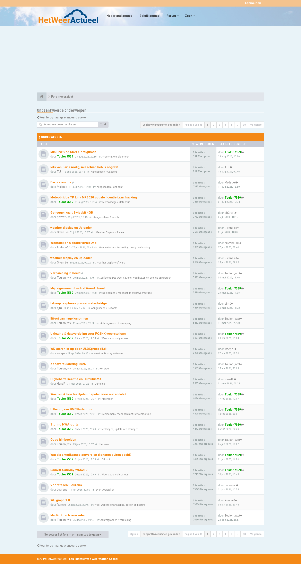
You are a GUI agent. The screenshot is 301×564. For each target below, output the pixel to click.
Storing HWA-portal (64, 424)
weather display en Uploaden (71, 228)
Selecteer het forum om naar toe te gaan (72, 534)
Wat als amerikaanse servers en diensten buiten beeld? (90, 455)
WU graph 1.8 (60, 500)
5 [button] (231, 124)
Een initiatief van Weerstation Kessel (93, 559)
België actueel (149, 16)
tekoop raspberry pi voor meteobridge (78, 303)
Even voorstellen (105, 489)
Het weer (105, 368)
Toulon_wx (64, 277)
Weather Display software (110, 232)
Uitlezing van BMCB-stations (71, 409)
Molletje (62, 186)
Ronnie (61, 504)
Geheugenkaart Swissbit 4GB (71, 212)
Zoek (189, 16)
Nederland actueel (119, 16)
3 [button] (219, 124)
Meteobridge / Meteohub (116, 202)
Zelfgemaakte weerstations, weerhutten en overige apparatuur (135, 277)
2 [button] (213, 124)
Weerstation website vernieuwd (73, 243)
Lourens (62, 489)
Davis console (60, 182)
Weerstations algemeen (115, 156)
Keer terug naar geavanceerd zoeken (63, 117)
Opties (134, 534)
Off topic (106, 459)
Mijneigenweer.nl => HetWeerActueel (77, 288)
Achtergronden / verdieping (115, 323)
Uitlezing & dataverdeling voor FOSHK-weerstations (88, 333)
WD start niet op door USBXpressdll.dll (78, 349)
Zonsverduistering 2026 (68, 364)
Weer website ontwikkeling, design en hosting (124, 247)
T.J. (59, 171)
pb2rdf (61, 217)
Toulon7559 (65, 156)
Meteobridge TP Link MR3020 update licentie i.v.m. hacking (93, 197)
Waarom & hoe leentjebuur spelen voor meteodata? (88, 394)
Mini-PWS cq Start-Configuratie (73, 152)
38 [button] (244, 124)
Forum (171, 16)
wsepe (61, 353)
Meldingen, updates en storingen (120, 429)
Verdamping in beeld (65, 273)
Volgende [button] (256, 124)
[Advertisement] (150, 59)
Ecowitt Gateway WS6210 (68, 470)
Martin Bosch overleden (68, 515)
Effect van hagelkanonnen (69, 318)
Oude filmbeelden (63, 439)
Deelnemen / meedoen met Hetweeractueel (127, 293)
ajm (59, 308)
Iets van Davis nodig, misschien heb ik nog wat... (85, 167)
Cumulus (100, 383)
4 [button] (225, 124)
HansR (61, 383)
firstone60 (63, 247)
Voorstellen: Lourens (66, 485)
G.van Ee (62, 232)
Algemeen (107, 398)
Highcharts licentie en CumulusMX (75, 379)
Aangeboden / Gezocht (104, 171)
